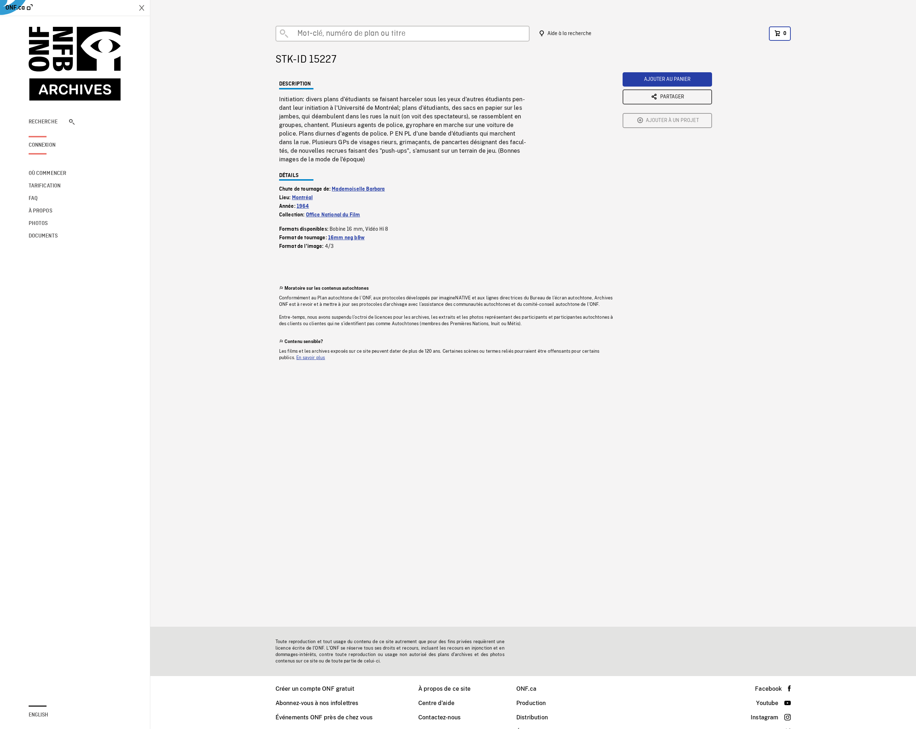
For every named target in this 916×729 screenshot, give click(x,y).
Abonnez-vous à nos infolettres (317, 703)
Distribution (532, 717)
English (39, 715)
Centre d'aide (436, 703)
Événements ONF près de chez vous (324, 717)
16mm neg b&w (346, 238)
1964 (303, 206)
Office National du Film (333, 215)
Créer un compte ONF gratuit (315, 688)
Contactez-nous (439, 717)
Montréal (302, 198)
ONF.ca (526, 688)
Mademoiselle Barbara (358, 189)
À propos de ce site (444, 688)
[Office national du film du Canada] (75, 64)
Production (531, 703)
